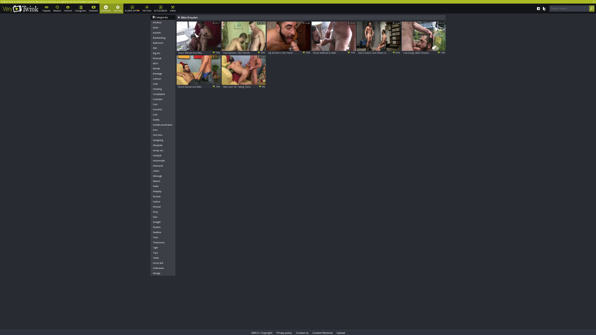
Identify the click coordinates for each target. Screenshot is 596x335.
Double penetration (162, 124)
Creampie (158, 99)
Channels (93, 10)
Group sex (158, 150)
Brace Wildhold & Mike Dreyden (334, 52)
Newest (57, 10)
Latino (156, 170)
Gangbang (158, 140)
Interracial (158, 165)
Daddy (156, 119)
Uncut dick (158, 262)
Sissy (155, 211)
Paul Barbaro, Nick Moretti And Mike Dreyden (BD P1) (244, 52)
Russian (157, 196)
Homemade (159, 160)
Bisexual (157, 58)
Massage (157, 175)
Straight (157, 222)
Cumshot (157, 109)
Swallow (157, 232)
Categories (80, 10)
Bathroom (158, 42)
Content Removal (322, 333)
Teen (155, 237)
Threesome (159, 242)
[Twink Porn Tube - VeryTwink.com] (20, 8)
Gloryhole (158, 145)
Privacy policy (284, 333)
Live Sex (118, 10)
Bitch (155, 63)
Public (156, 186)
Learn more (93, 1)
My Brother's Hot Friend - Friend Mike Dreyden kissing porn (289, 52)
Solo (155, 216)
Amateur (157, 22)
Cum (155, 104)
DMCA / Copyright (261, 333)
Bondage (157, 73)
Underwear (158, 268)
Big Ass (156, 53)
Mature (156, 181)
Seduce (156, 201)
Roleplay (157, 191)
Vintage (156, 273)
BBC (155, 48)
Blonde (156, 68)
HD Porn (146, 10)
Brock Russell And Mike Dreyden (199, 86)
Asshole (157, 32)
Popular (46, 10)
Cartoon (157, 78)
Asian (155, 27)
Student (157, 227)
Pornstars (106, 10)
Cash (155, 83)
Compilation (159, 94)
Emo (155, 129)
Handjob (157, 155)
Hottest (68, 10)
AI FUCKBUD (160, 10)
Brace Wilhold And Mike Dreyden (199, 52)
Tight (155, 247)
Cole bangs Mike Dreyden (424, 52)
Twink (156, 257)
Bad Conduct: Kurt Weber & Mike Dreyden (379, 52)
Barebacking (159, 37)
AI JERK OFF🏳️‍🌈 (132, 10)
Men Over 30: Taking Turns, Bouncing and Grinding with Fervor (244, 86)
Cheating (157, 88)
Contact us (302, 333)
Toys (155, 252)
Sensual (157, 206)
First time (157, 135)
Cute (155, 114)
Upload (340, 333)
